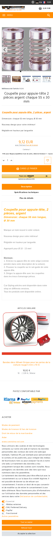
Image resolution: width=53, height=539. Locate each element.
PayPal (9, 510)
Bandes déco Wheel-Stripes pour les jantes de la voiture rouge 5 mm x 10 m (26, 364)
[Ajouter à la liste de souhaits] (47, 160)
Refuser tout (26, 528)
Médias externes (13, 504)
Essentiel (10, 501)
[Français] (44, 2)
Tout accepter (26, 522)
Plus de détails (26, 198)
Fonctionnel (11, 513)
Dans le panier (28, 168)
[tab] (26, 187)
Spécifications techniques (26, 192)
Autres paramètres (10, 516)
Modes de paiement (11, 425)
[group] (26, 335)
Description (26, 186)
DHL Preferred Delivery (16, 507)
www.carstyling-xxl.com (13, 441)
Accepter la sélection (26, 533)
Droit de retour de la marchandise (17, 433)
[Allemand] (37, 2)
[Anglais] (40, 2)
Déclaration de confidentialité (33, 496)
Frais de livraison (32, 145)
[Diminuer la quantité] (3, 160)
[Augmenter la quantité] (11, 160)
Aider (4, 437)
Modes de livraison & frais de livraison (19, 429)
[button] (26, 177)
